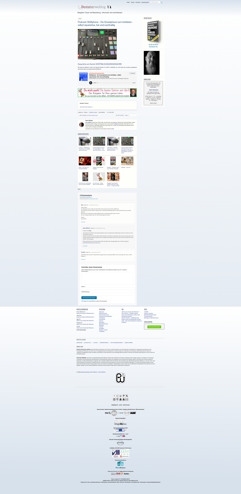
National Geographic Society (111, 409)
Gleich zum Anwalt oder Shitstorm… (85, 320)
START (128, 2)
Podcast (101, 327)
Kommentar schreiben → (86, 197)
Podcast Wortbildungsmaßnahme (153, 482)
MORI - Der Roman (120, 482)
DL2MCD (83, 252)
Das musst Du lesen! (154, 326)
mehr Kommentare (81, 330)
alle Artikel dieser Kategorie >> (86, 107)
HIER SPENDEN (153, 90)
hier (115, 125)
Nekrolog (101, 325)
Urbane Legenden (148, 313)
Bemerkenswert (103, 313)
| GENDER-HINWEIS (128, 342)
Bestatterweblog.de (112, 482)
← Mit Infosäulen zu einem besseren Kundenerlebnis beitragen (89, 115)
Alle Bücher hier (153, 46)
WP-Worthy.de (128, 482)
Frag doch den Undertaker (105, 316)
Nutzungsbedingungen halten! (93, 198)
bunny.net (131, 471)
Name (83, 286)
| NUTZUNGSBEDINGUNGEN (116, 342)
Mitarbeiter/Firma (103, 324)
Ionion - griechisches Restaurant (93, 482)
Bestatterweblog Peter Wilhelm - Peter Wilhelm (93, 372)
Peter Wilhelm (89, 120)
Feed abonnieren (148, 316)
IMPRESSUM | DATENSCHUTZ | (85, 342)
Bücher (116, 124)
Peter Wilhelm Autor (135, 482)
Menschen (101, 322)
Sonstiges (101, 328)
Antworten (83, 222)
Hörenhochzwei (143, 482)
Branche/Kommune (104, 314)
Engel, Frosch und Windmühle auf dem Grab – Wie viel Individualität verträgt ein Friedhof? (132, 321)
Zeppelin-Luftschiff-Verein (129, 409)
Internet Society (100, 409)
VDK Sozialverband (140, 409)
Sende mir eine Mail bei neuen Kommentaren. (95, 301)
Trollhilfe (146, 311)
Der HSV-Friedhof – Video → (122, 115)
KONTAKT (95, 342)
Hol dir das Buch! (153, 44)
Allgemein (101, 311)
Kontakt (132, 2)
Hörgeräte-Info (84, 482)
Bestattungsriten (145, 2)
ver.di (127, 434)
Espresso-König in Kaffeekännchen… (86, 313)
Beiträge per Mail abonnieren (151, 318)
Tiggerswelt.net (123, 471)
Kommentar (84, 271)
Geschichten (102, 319)
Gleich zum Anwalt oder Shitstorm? (130, 311)
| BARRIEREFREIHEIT (103, 342)
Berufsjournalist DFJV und (119, 434)
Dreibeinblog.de (104, 482)
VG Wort (120, 409)
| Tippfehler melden (93, 112)
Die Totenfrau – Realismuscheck (130, 313)
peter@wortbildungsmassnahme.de (91, 242)
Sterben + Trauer (103, 330)
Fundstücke (102, 318)
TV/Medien (102, 331)
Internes (101, 321)
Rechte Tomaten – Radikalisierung (130, 318)
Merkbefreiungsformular (150, 314)
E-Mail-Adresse (85, 291)
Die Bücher (138, 2)
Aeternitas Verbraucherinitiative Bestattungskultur (120, 439)
